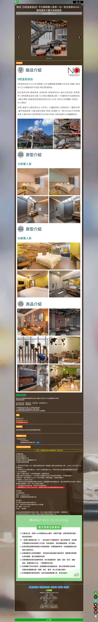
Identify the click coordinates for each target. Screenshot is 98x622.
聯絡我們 (66, 587)
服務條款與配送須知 (44, 587)
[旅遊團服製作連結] (96, 601)
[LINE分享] (17, 2)
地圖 (38, 442)
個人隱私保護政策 (33, 587)
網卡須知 (60, 587)
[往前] (18, 37)
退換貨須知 (54, 587)
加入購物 (49, 620)
